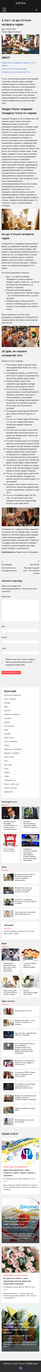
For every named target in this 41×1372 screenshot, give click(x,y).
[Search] (36, 10)
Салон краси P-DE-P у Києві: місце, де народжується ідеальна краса (25, 1074)
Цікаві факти (8, 792)
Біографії (7, 703)
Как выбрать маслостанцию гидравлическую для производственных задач (25, 1086)
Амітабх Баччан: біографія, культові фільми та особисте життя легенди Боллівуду (10, 825)
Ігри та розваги (9, 726)
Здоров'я (7, 722)
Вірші (6, 707)
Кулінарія (7, 734)
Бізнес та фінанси (10, 699)
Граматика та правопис (12, 714)
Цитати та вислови (10, 788)
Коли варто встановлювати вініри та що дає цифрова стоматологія (24, 1062)
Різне (6, 761)
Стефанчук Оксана (11, 1179)
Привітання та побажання (27, 552)
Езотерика (7, 718)
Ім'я (4, 626)
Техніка (6, 776)
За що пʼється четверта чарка (14, 69)
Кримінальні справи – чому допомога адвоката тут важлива (25, 1022)
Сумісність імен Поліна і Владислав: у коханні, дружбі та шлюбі (25, 901)
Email (5, 637)
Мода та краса (9, 738)
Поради (6, 745)
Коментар (6, 596)
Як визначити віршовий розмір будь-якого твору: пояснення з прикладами (10, 967)
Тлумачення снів (9, 780)
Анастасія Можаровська (13, 1336)
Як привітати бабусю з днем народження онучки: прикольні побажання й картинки (17, 1281)
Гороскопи (7, 710)
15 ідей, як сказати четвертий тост (16, 72)
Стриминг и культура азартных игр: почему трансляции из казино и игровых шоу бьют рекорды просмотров (30, 854)
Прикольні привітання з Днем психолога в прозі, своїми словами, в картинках (19, 1172)
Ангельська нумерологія (12, 695)
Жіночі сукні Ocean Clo (23, 1011)
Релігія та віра (9, 757)
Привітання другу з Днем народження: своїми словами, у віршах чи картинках (20, 1329)
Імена (6, 730)
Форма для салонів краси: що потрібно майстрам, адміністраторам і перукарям (25, 1097)
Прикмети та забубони (11, 753)
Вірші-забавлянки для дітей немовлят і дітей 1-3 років (10, 992)
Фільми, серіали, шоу (11, 784)
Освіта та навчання (10, 741)
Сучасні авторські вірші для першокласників (30, 965)
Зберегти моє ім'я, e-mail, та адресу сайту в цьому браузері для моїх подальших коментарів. (20, 662)
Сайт (4, 648)
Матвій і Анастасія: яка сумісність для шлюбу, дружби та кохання (23, 889)
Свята (6, 768)
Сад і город (8, 765)
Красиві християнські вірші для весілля (30, 992)
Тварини (7, 772)
